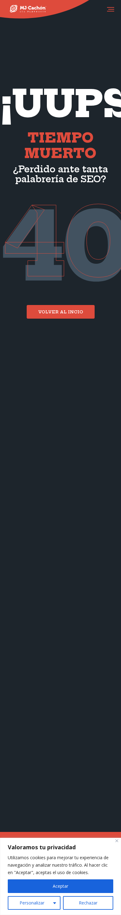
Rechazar (88, 903)
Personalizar (32, 903)
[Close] (116, 840)
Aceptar (60, 886)
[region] (60, 876)
